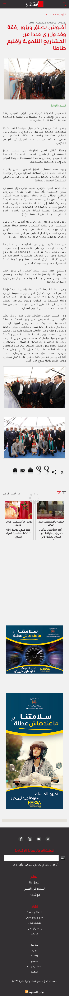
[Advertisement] (32, 498)
